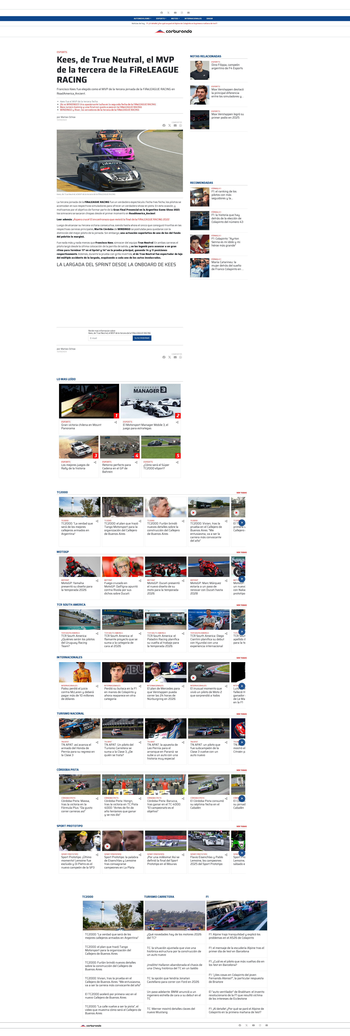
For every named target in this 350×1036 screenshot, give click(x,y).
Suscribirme (142, 338)
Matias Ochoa (68, 117)
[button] (142, 18)
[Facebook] (161, 13)
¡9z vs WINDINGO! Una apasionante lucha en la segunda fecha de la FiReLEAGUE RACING (108, 104)
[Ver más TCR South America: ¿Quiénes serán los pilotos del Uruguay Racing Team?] (79, 619)
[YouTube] (175, 13)
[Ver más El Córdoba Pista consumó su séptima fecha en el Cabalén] (209, 784)
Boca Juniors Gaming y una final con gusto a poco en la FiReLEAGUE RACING (101, 107)
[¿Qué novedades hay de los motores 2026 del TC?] (175, 915)
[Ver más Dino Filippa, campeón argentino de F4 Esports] (199, 70)
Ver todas (242, 493)
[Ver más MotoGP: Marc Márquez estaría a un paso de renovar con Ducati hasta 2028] (209, 567)
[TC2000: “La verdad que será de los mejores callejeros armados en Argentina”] (113, 915)
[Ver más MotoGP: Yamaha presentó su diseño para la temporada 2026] (79, 567)
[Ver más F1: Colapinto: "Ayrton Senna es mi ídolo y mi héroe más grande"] (199, 244)
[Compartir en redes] (115, 422)
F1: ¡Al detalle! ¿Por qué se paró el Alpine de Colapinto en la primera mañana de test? (181, 23)
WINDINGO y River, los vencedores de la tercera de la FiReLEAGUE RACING (99, 110)
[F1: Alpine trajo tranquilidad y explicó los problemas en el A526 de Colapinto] (237, 915)
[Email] (188, 13)
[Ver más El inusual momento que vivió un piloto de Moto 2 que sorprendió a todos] (209, 672)
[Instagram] (182, 13)
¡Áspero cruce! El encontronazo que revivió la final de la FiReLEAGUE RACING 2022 (121, 219)
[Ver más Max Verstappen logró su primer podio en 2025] (199, 119)
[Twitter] (168, 13)
